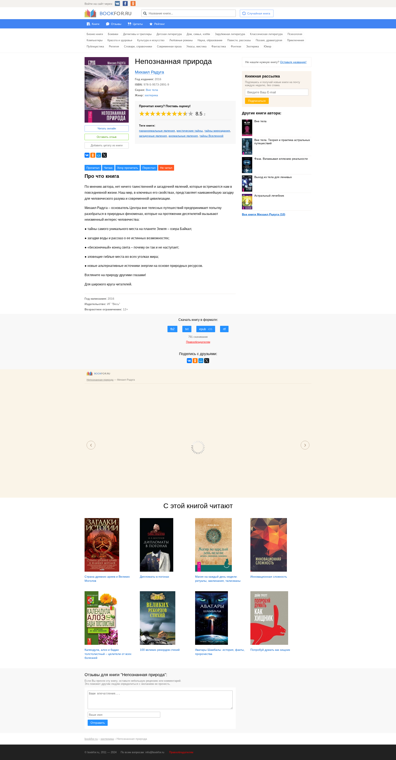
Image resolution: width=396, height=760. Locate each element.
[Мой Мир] (98, 155)
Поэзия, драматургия (269, 40)
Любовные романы (181, 40)
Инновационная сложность (268, 576)
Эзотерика (252, 46)
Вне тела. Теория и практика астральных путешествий (282, 141)
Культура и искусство (150, 40)
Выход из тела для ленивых (273, 177)
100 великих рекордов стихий (160, 649)
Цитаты (138, 24)
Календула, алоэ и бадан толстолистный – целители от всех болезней (108, 653)
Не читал (166, 167)
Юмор (267, 46)
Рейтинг (159, 24)
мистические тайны (190, 130)
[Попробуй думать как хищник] (269, 643)
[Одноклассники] (92, 155)
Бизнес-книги (95, 34)
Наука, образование (210, 40)
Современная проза (169, 46)
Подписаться (257, 100)
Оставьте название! (293, 62)
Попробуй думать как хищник (270, 649)
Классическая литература (266, 34)
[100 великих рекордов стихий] (157, 643)
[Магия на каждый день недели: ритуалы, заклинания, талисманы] (213, 570)
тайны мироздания (217, 130)
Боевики (113, 34)
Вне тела (152, 89)
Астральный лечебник (269, 195)
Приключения (295, 40)
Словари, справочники (138, 46)
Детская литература (169, 34)
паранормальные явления (157, 130)
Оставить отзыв (107, 136)
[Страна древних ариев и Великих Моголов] (102, 570)
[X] (104, 155)
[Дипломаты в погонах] (156, 570)
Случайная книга (258, 13)
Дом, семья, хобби (198, 34)
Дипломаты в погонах (154, 576)
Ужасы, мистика (196, 46)
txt (187, 329)
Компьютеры (95, 40)
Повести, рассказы (239, 40)
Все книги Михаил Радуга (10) (263, 214)
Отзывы (116, 24)
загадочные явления (153, 135)
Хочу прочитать (127, 167)
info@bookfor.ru (154, 752)
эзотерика (151, 95)
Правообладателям (181, 752)
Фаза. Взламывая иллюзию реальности (281, 158)
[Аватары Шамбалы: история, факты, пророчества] (211, 643)
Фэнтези (236, 46)
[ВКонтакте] (87, 155)
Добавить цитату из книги (107, 145)
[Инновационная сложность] (268, 570)
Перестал (149, 167)
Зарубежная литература (230, 34)
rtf (224, 329)
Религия (114, 46)
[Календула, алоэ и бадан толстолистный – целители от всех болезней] (101, 643)
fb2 (172, 329)
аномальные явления (183, 135)
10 (190, 113)
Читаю (108, 167)
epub (205, 329)
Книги (95, 24)
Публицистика (95, 46)
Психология (295, 34)
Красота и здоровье (119, 40)
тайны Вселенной (211, 135)
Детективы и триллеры (137, 34)
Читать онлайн (107, 128)
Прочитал (92, 167)
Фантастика (218, 46)
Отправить (98, 722)
